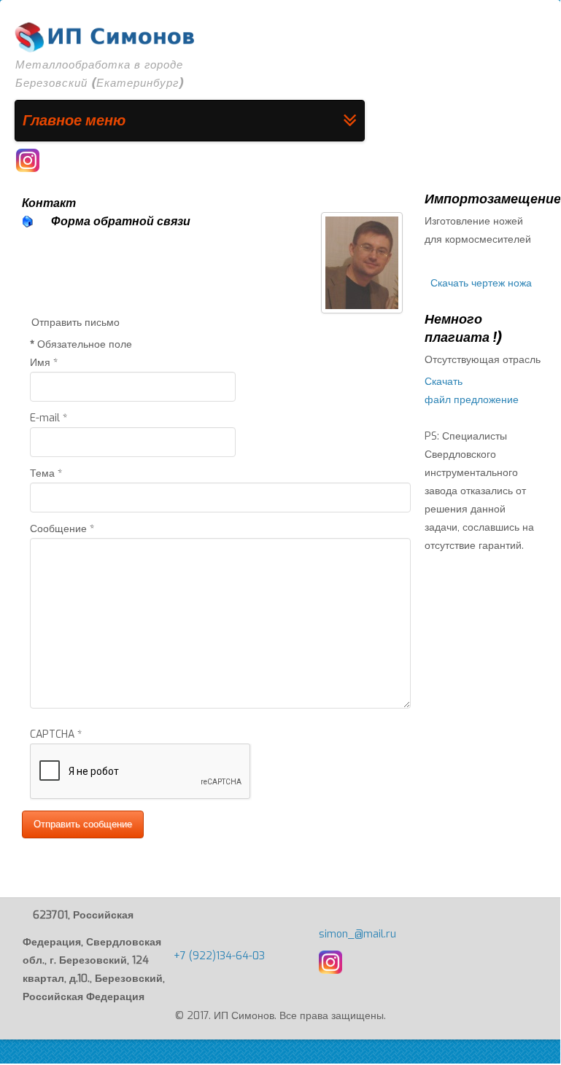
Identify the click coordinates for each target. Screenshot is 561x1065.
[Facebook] (27, 160)
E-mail (48, 418)
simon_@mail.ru (357, 934)
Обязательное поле (81, 344)
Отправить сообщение (83, 824)
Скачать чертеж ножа (481, 283)
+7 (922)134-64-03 (219, 956)
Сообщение (62, 529)
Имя (44, 363)
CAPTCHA (56, 734)
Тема (46, 473)
